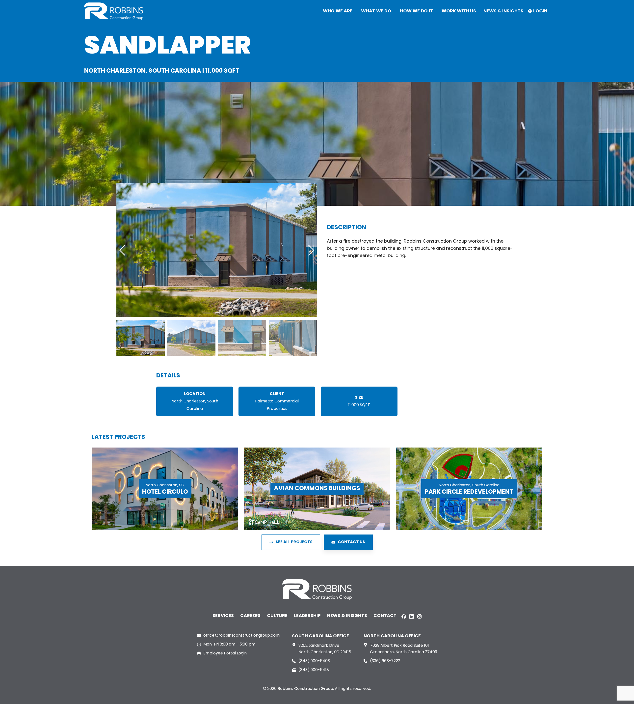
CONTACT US (351, 542)
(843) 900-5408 (314, 661)
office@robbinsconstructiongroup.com (241, 635)
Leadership (307, 616)
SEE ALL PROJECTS (294, 542)
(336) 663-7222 (385, 661)
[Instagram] (419, 616)
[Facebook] (403, 616)
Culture (277, 616)
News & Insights (347, 616)
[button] (122, 250)
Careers (250, 616)
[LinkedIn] (411, 616)
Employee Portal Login (225, 653)
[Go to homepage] (113, 11)
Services (223, 616)
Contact (384, 616)
